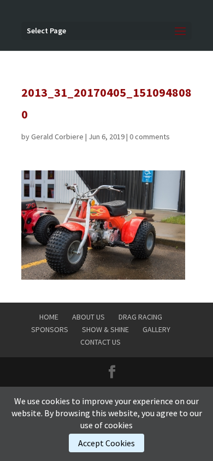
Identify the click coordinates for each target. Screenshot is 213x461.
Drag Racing (140, 317)
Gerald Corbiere (57, 136)
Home (48, 317)
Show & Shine (105, 329)
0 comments (149, 136)
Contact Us (100, 342)
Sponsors (49, 329)
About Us (88, 317)
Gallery (156, 329)
